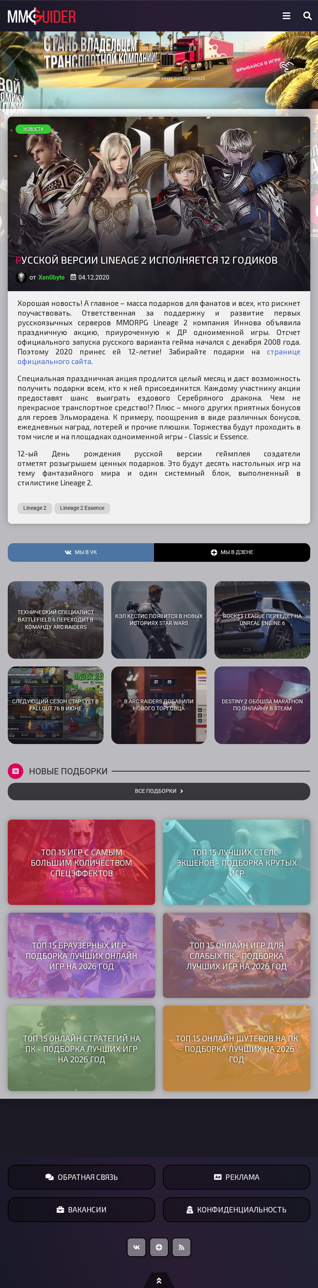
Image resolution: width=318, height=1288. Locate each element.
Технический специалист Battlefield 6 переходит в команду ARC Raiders (55, 619)
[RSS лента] (181, 1247)
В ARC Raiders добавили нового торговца (159, 705)
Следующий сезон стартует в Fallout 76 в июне (55, 705)
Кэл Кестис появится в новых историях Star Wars (159, 620)
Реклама (242, 1176)
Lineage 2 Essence (82, 508)
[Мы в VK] (136, 1247)
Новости (33, 129)
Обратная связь (88, 1176)
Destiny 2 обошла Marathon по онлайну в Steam (262, 705)
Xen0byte (51, 277)
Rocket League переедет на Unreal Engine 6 (262, 620)
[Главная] (42, 16)
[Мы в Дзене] (159, 1247)
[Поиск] (307, 15)
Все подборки (155, 791)
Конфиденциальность (242, 1209)
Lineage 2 (35, 508)
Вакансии (87, 1209)
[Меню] (286, 15)
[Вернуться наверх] (159, 1280)
